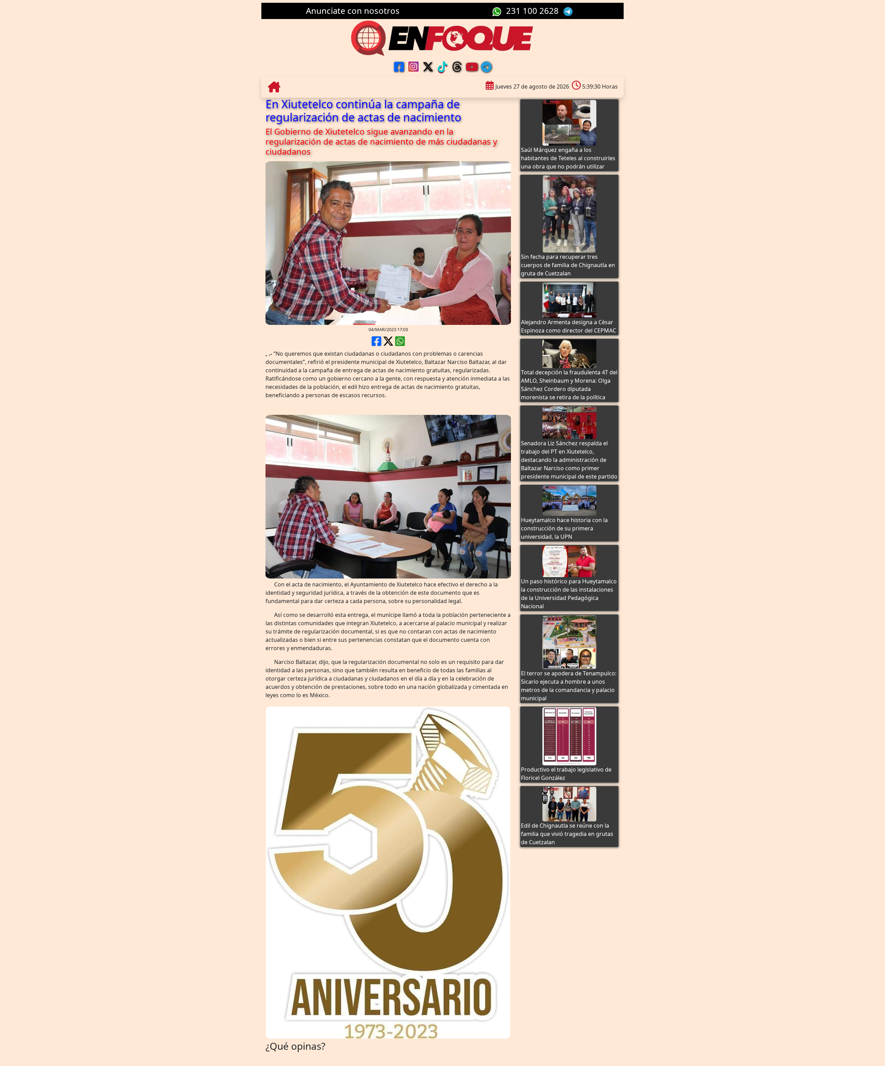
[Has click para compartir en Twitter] (388, 343)
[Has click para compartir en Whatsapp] (400, 343)
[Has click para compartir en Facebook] (376, 343)
